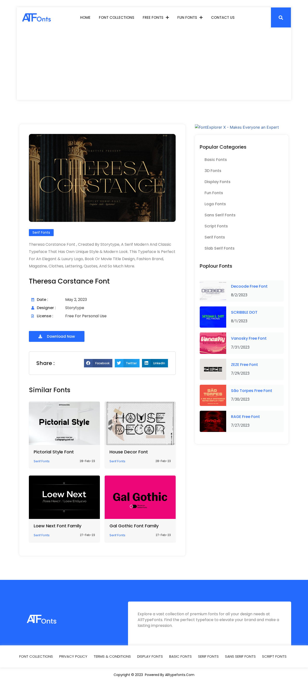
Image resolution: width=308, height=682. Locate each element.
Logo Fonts (215, 204)
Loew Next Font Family (57, 526)
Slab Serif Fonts (220, 248)
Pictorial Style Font (54, 452)
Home (85, 17)
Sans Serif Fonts (220, 215)
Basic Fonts (216, 159)
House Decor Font (128, 452)
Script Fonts (216, 226)
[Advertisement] (154, 64)
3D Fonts (213, 170)
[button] (281, 17)
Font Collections (116, 17)
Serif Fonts (215, 237)
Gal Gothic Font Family (134, 526)
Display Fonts (218, 182)
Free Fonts (153, 17)
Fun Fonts (187, 17)
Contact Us (223, 17)
